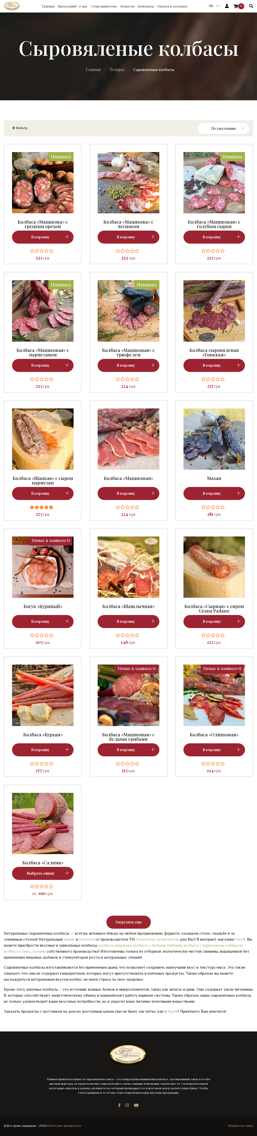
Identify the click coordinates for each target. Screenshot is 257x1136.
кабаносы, (234, 946)
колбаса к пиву (17, 952)
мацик (69, 940)
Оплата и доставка (172, 6)
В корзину (40, 621)
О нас (83, 6)
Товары (117, 70)
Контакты (146, 6)
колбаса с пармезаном (204, 946)
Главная (48, 6)
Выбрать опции (40, 873)
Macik (240, 940)
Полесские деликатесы (157, 940)
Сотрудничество (104, 6)
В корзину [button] (40, 237)
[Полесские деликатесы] (12, 6)
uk (211, 6)
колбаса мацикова (115, 946)
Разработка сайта (241, 1126)
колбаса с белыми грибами (157, 946)
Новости (127, 6)
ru (218, 6)
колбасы (86, 940)
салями (39, 952)
